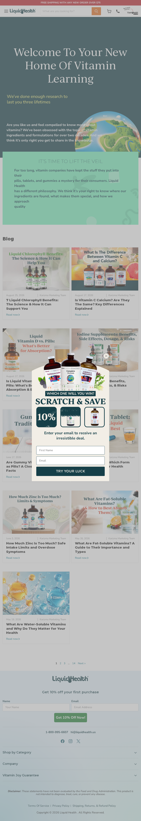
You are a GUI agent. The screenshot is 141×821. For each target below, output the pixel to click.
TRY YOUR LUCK (70, 471)
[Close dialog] (106, 356)
